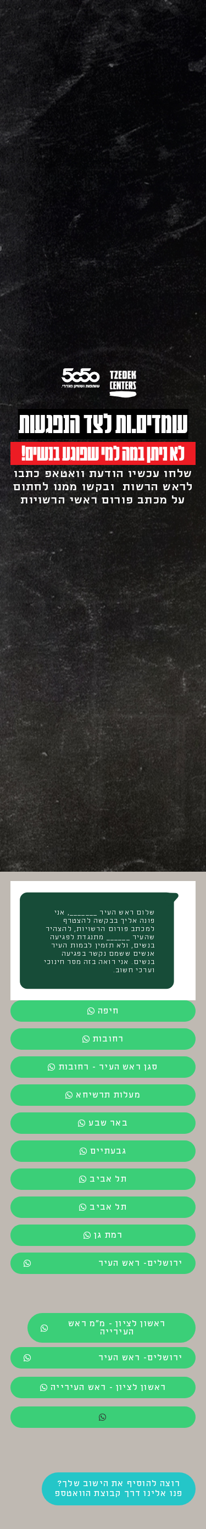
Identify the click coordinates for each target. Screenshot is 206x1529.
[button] (103, 1417)
